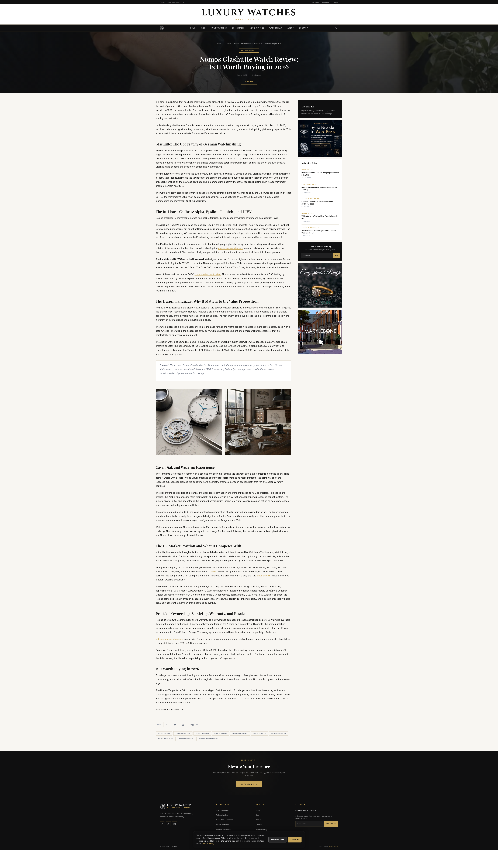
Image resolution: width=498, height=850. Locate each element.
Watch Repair (275, 28)
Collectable (238, 28)
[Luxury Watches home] (162, 28)
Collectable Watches (224, 820)
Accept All (294, 840)
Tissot (213, 571)
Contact (303, 28)
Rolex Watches (222, 815)
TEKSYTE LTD (333, 846)
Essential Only (277, 840)
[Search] (336, 28)
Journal (228, 43)
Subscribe (331, 824)
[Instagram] (162, 823)
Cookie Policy (208, 844)
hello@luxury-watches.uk (305, 810)
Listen (250, 82)
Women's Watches (223, 829)
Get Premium (247, 784)
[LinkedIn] (174, 823)
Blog (203, 28)
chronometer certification (208, 274)
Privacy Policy (261, 829)
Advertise (315, 2)
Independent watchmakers (169, 639)
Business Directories (330, 2)
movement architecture (230, 248)
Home (192, 28)
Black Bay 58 (263, 575)
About (291, 28)
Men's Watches (257, 28)
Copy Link (194, 725)
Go (336, 255)
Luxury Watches (219, 28)
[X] (168, 823)
